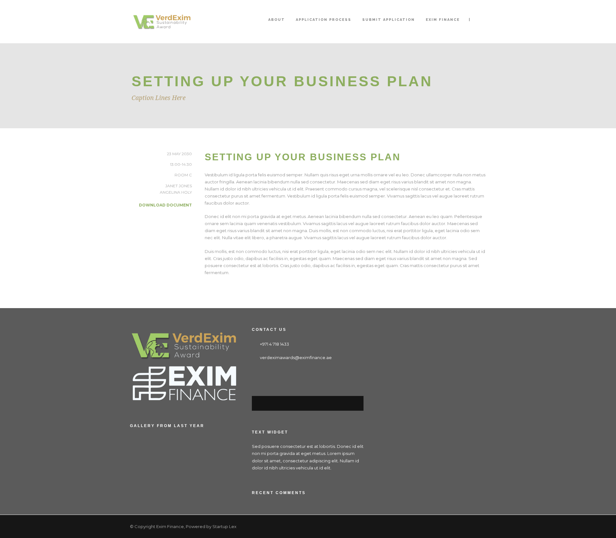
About (276, 20)
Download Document (165, 205)
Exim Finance (443, 20)
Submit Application (388, 20)
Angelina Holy (176, 192)
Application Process (323, 20)
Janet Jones (178, 185)
